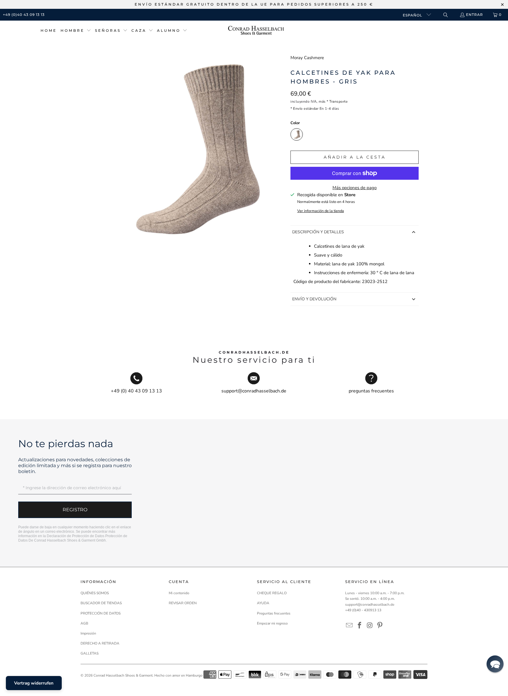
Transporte (338, 101)
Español (413, 15)
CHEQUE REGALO (272, 593)
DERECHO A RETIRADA (100, 643)
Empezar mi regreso (272, 623)
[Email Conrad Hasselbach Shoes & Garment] (349, 626)
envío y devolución (314, 299)
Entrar (474, 14)
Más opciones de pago (354, 188)
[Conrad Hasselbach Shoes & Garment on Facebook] (359, 626)
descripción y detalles (318, 232)
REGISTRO (75, 509)
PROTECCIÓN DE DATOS (101, 613)
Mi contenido (179, 593)
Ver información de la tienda (320, 211)
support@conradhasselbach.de (369, 604)
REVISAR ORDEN (183, 603)
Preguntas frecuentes (273, 613)
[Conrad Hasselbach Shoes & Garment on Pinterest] (380, 626)
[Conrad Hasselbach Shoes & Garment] (256, 31)
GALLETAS (89, 653)
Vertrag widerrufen (34, 683)
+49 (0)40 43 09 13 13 (24, 14)
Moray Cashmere (307, 58)
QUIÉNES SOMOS (95, 593)
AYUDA (263, 603)
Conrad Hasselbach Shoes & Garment (123, 675)
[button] (76, 31)
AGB (84, 623)
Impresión (88, 633)
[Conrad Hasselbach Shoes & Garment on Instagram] (369, 626)
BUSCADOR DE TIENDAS (101, 603)
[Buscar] (445, 15)
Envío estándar (305, 108)
